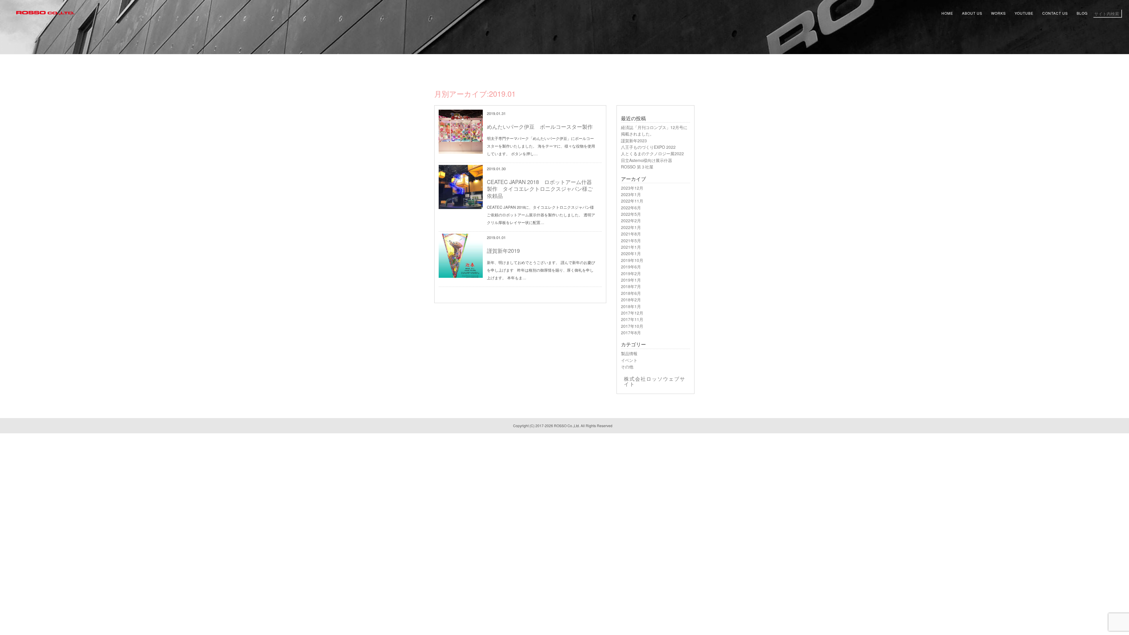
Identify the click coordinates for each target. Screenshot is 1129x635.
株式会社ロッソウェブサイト (654, 381)
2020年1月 (631, 253)
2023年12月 (632, 188)
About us (972, 13)
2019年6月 (631, 267)
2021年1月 (631, 247)
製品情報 (629, 353)
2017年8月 (631, 332)
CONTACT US (1055, 13)
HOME (947, 13)
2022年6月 (631, 207)
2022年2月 (631, 220)
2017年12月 (632, 313)
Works (998, 13)
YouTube (1024, 13)
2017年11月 (632, 319)
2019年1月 (631, 280)
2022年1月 (631, 227)
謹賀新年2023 (634, 140)
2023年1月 (631, 194)
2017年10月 (632, 326)
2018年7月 (631, 286)
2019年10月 (632, 260)
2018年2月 (631, 300)
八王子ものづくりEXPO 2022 (648, 147)
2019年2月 (631, 273)
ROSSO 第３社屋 (637, 167)
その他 (627, 367)
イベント (629, 360)
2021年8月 (631, 234)
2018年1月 (631, 306)
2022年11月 (632, 201)
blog (1082, 13)
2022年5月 (631, 214)
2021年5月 (631, 240)
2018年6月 (631, 293)
